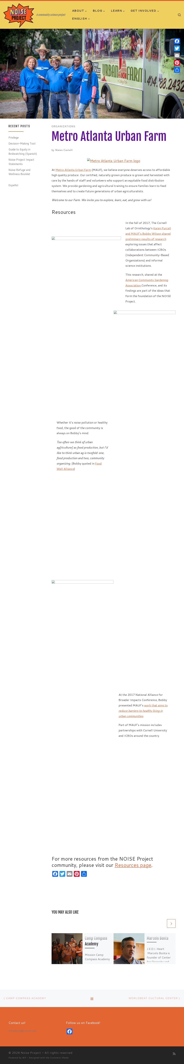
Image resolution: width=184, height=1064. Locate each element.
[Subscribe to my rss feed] (174, 1053)
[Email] (177, 55)
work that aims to (156, 705)
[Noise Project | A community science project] (19, 15)
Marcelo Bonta (157, 938)
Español (13, 185)
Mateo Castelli (64, 150)
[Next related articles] (171, 923)
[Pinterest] (177, 62)
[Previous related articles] (162, 923)
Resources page (133, 864)
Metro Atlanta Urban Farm (73, 170)
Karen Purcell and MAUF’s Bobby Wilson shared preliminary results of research (148, 233)
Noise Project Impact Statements (21, 162)
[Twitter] (177, 48)
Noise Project (31, 1053)
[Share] (177, 69)
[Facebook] (177, 41)
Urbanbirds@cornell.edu (22, 1031)
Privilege (13, 137)
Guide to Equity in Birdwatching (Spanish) (22, 151)
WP (24, 1057)
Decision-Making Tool (21, 143)
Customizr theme (59, 1057)
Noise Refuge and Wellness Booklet (19, 172)
